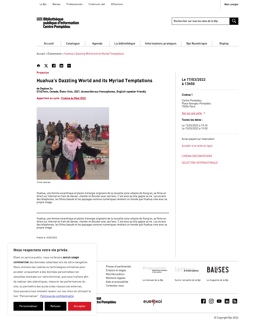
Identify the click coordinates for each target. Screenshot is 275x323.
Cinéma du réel (97, 4)
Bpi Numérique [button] (196, 43)
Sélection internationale (200, 163)
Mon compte (231, 4)
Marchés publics (115, 274)
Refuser (56, 306)
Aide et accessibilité (117, 282)
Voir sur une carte (192, 113)
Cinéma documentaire (197, 156)
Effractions (117, 4)
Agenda (97, 43)
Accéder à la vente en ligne (197, 146)
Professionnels (74, 4)
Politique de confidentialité (57, 296)
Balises (56, 4)
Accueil (49, 43)
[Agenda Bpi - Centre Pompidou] (58, 23)
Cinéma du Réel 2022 (73, 98)
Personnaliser (28, 306)
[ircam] (101, 303)
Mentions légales (115, 278)
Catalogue (73, 43)
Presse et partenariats (118, 266)
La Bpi (43, 4)
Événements (55, 54)
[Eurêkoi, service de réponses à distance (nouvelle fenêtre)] (152, 306)
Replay (224, 43)
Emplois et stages (116, 270)
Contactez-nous (115, 286)
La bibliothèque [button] (124, 43)
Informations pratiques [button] (160, 43)
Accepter (80, 306)
